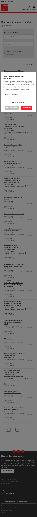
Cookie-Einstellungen (18, 102)
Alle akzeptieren (26, 108)
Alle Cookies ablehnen (12, 108)
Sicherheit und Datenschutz (10, 94)
